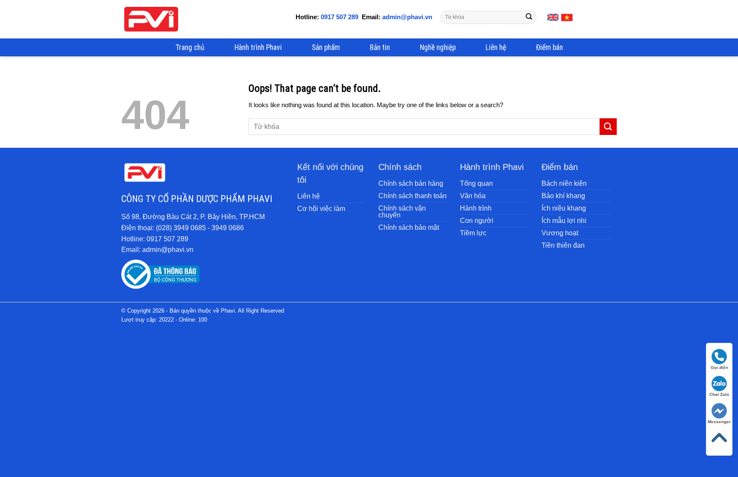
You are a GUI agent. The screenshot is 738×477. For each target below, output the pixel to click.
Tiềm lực (473, 233)
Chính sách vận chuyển (402, 212)
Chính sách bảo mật (408, 227)
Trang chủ (190, 47)
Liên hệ (496, 47)
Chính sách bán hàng (410, 183)
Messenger (719, 421)
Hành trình (476, 208)
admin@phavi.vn (406, 16)
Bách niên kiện (564, 183)
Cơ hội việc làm (321, 208)
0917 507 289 (339, 16)
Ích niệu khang (564, 208)
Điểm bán (549, 47)
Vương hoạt (560, 233)
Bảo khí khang (563, 195)
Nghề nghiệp (438, 47)
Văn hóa (473, 195)
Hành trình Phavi (258, 47)
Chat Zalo (719, 394)
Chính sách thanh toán (412, 195)
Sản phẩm (326, 47)
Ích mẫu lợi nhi (564, 220)
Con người (476, 220)
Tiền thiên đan (563, 245)
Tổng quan (476, 183)
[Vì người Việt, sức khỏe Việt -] (151, 19)
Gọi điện (719, 367)
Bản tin (380, 47)
